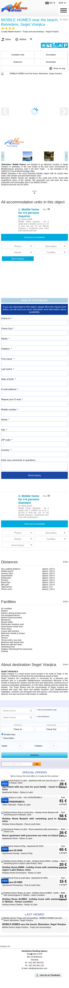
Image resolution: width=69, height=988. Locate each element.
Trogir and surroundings (33, 32)
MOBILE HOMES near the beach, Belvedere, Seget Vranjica (30, 22)
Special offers (34, 772)
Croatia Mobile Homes (11, 32)
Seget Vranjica (52, 32)
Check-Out (51, 725)
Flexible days (9, 734)
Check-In (18, 725)
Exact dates (9, 738)
